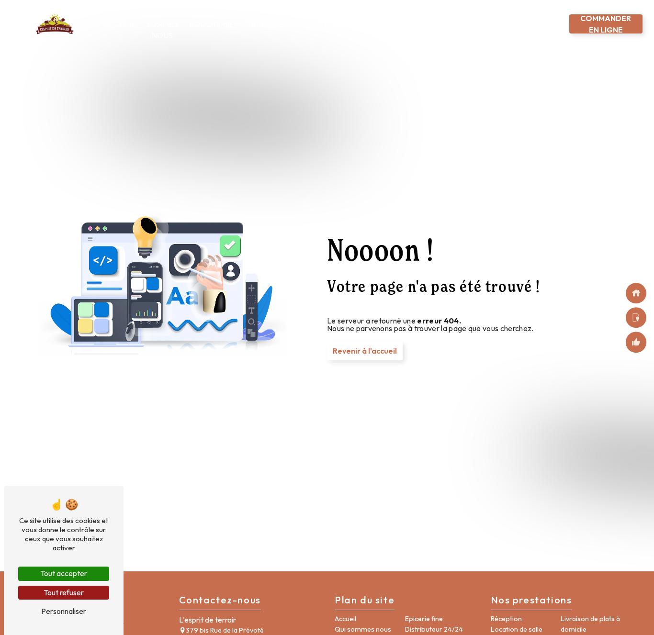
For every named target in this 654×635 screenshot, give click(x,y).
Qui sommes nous (162, 24)
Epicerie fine (437, 23)
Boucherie (210, 24)
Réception (506, 618)
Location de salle (516, 629)
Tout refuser (64, 592)
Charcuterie (269, 24)
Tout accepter (63, 573)
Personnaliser (63, 611)
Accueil (119, 24)
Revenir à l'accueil (365, 351)
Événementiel (381, 24)
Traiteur (324, 24)
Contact (546, 24)
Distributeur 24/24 (490, 23)
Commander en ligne (605, 23)
